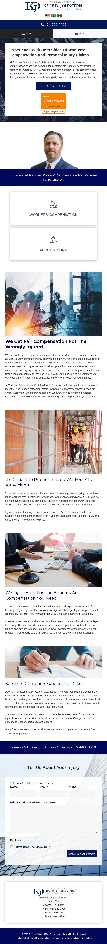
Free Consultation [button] (54, 86)
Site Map (30, 938)
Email (82, 33)
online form (89, 729)
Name (14, 787)
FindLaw (88, 938)
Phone (72, 787)
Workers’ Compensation (53, 214)
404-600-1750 (55, 24)
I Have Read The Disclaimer (32, 846)
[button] (26, 33)
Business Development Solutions (66, 938)
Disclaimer (16, 840)
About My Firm (53, 250)
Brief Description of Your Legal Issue (33, 802)
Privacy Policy (42, 938)
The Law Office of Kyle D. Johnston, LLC (47, 934)
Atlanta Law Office (54, 916)
